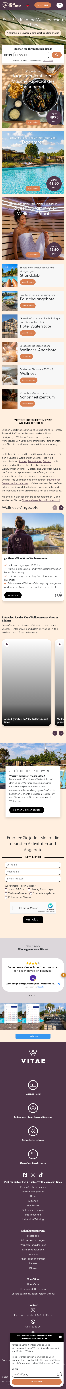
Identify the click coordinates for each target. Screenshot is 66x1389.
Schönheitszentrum (33, 1140)
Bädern (47, 461)
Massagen (33, 1236)
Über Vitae (33, 1279)
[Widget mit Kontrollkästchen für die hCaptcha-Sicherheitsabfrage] (33, 908)
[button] (27, 5)
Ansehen (13, 595)
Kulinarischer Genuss (19, 897)
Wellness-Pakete (17, 893)
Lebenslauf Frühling (33, 1219)
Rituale (33, 1263)
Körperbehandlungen (33, 1240)
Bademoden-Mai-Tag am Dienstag (33, 1117)
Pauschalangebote (33, 1192)
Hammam (33, 1254)
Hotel (33, 1196)
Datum (8, 55)
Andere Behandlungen (33, 1259)
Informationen (33, 1215)
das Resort (33, 1206)
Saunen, (23, 461)
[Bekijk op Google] (33, 978)
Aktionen (33, 1201)
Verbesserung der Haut (33, 1245)
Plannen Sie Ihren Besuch (27, 810)
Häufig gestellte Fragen (33, 1289)
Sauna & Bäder (16, 889)
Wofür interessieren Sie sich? (20, 886)
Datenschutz (9, 1360)
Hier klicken (48, 61)
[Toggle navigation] (59, 5)
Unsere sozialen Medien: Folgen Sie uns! (33, 1294)
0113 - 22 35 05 (33, 1327)
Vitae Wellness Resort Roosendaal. (41, 500)
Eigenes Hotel (33, 1094)
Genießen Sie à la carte (33, 1163)
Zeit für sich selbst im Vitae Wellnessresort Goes (33, 1182)
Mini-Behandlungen (33, 1250)
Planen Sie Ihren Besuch (33, 1187)
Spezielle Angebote (43, 893)
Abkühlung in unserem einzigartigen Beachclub (33, 33)
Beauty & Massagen (42, 889)
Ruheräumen (35, 461)
